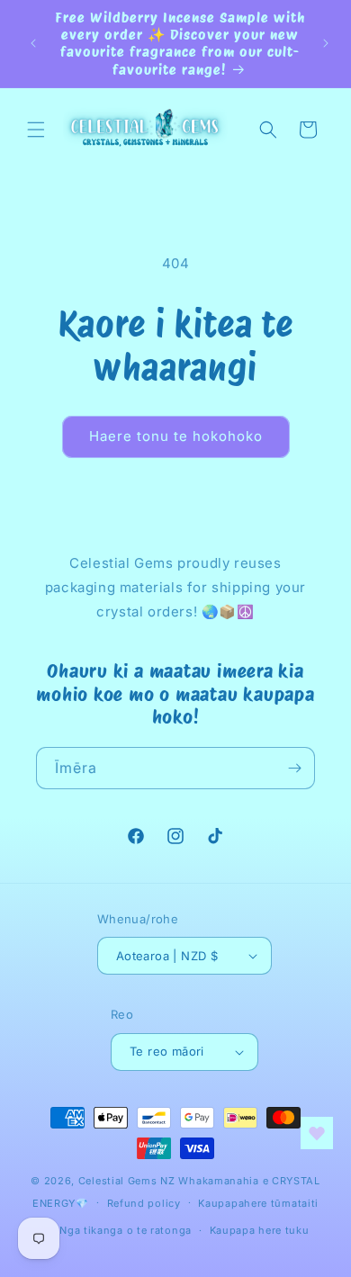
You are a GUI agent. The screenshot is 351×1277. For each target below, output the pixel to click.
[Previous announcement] (33, 43)
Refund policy (144, 1203)
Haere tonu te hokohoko (176, 436)
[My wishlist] (317, 1133)
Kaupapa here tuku (260, 1230)
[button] (36, 129)
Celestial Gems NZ (127, 1180)
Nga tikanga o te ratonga (125, 1230)
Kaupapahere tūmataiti (258, 1203)
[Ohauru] (294, 768)
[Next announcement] (326, 43)
